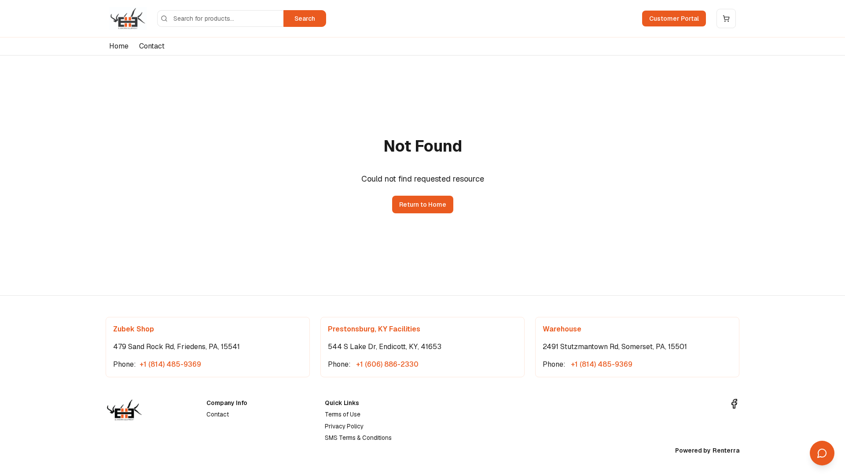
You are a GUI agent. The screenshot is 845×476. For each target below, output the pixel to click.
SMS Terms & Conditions (358, 438)
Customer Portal (674, 18)
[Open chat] (822, 453)
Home (119, 46)
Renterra (726, 450)
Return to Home (422, 204)
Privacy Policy (344, 426)
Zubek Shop (133, 329)
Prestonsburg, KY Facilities (374, 329)
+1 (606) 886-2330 (386, 364)
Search (304, 18)
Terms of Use (342, 414)
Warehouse (562, 329)
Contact (152, 46)
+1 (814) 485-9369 (170, 364)
